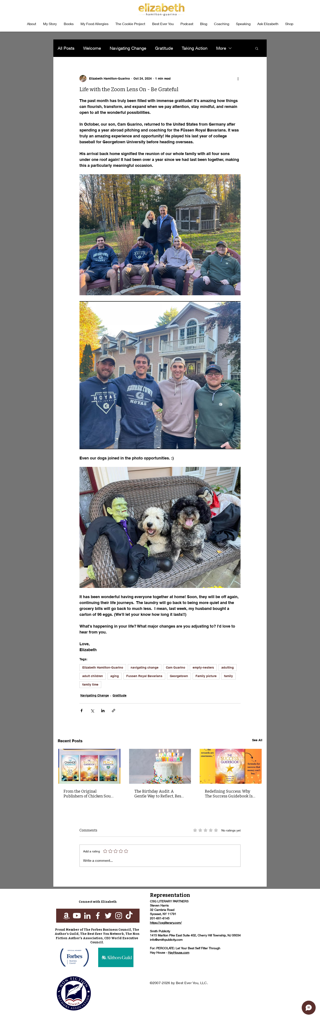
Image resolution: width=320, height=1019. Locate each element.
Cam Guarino (175, 667)
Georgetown (179, 676)
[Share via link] (113, 710)
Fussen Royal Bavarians (144, 676)
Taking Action (194, 48)
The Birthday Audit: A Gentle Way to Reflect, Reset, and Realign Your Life (159, 794)
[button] (68, 23)
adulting (227, 667)
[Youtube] (76, 915)
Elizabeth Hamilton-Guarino (102, 667)
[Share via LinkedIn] (103, 710)
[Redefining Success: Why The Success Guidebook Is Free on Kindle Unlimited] (231, 766)
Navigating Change (128, 48)
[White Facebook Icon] (97, 915)
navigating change (144, 667)
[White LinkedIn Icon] (87, 915)
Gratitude (164, 48)
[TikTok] (129, 915)
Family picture (206, 676)
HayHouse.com (178, 952)
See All (257, 740)
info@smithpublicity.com (166, 939)
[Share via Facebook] (81, 710)
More (221, 48)
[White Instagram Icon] (118, 915)
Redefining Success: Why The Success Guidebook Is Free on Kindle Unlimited (229, 794)
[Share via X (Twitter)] (92, 710)
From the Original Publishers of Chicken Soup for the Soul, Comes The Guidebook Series (88, 794)
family (228, 676)
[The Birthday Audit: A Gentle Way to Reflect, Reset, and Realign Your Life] (160, 766)
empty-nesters (203, 667)
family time (90, 684)
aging (114, 676)
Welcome (92, 48)
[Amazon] (66, 915)
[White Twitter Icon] (108, 915)
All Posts (66, 48)
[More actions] (238, 78)
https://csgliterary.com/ (166, 922)
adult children (92, 676)
